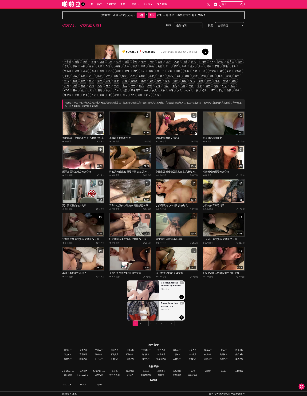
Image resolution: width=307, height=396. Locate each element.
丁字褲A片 (146, 349)
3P (132, 95)
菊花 (179, 75)
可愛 (185, 61)
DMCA (83, 384)
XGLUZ (83, 371)
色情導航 (161, 371)
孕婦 (85, 71)
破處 (102, 61)
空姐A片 (99, 349)
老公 (75, 80)
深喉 (234, 80)
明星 (127, 61)
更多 (123, 4)
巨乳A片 (192, 349)
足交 (216, 85)
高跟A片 (224, 358)
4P (221, 71)
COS (66, 90)
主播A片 (177, 358)
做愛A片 (83, 349)
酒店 (91, 80)
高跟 (178, 71)
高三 (183, 85)
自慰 (77, 61)
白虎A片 (208, 354)
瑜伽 (186, 71)
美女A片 (208, 358)
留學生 (220, 61)
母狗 (204, 90)
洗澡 (91, 85)
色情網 (208, 371)
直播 (66, 75)
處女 (192, 66)
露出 (92, 90)
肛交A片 (114, 354)
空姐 (83, 90)
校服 (124, 80)
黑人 (125, 95)
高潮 (77, 95)
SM (151, 80)
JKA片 (224, 349)
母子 (133, 85)
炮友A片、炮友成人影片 (82, 25)
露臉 (163, 90)
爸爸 (228, 71)
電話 (166, 85)
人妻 (196, 90)
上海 (168, 61)
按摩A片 (208, 349)
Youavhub (192, 374)
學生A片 (99, 354)
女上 (217, 80)
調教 (118, 71)
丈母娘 (238, 71)
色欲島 (114, 371)
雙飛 (225, 66)
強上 (168, 66)
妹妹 (171, 90)
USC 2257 (67, 384)
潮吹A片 (83, 358)
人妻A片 (177, 354)
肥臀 (217, 66)
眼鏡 (184, 80)
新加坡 (142, 75)
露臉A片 (114, 358)
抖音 (83, 80)
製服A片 (177, 349)
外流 (141, 85)
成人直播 (162, 4)
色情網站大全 (99, 371)
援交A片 (239, 354)
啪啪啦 (65, 393)
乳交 (132, 75)
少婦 (158, 85)
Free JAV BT (83, 374)
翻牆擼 (161, 374)
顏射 (135, 61)
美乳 (193, 61)
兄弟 (126, 66)
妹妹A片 (192, 354)
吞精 (75, 90)
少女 (143, 71)
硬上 (91, 75)
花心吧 (130, 374)
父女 (108, 75)
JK (109, 95)
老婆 (125, 90)
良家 (240, 61)
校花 (192, 80)
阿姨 (102, 95)
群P (176, 66)
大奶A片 (130, 349)
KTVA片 (130, 354)
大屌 (116, 75)
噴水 (100, 80)
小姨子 (161, 75)
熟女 (148, 95)
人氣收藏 (111, 4)
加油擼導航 (146, 374)
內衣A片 (99, 358)
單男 (237, 75)
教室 (203, 75)
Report (99, 384)
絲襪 (75, 85)
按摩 (116, 95)
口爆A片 (239, 349)
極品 (170, 75)
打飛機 (202, 61)
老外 (234, 66)
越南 (209, 80)
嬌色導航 (177, 371)
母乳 (66, 66)
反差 (233, 85)
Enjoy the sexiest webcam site (170, 304)
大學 (100, 66)
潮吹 (195, 75)
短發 (91, 66)
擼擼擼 (146, 371)
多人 (154, 90)
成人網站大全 (68, 371)
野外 (127, 71)
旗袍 (151, 66)
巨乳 (140, 95)
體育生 (230, 61)
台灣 (118, 61)
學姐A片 (192, 358)
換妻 (220, 75)
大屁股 (134, 80)
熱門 (99, 4)
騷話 (135, 66)
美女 (108, 80)
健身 (187, 90)
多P (135, 71)
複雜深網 (177, 374)
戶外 (110, 71)
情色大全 (148, 4)
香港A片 (130, 358)
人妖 (176, 61)
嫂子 (208, 85)
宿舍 (199, 85)
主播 (184, 66)
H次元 (192, 371)
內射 (110, 61)
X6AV (223, 371)
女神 (116, 90)
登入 (152, 15)
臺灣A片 (68, 349)
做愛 (85, 61)
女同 (66, 85)
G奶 (108, 66)
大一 (200, 66)
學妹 (191, 85)
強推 (151, 71)
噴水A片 (146, 358)
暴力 (83, 75)
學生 (237, 90)
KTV (212, 90)
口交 (93, 95)
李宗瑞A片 (161, 358)
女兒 (66, 80)
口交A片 (68, 354)
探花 (195, 71)
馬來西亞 (135, 90)
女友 (179, 90)
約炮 (170, 71)
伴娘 (93, 71)
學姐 (212, 75)
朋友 (99, 75)
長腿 (160, 61)
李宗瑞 (67, 95)
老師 (143, 61)
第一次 (160, 71)
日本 (108, 85)
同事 (152, 61)
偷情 (229, 90)
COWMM (99, 374)
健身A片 (161, 354)
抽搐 (167, 80)
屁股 (151, 75)
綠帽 (187, 75)
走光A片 (239, 358)
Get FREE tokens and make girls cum (171, 284)
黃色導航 (130, 371)
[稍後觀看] (302, 386)
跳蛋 (143, 80)
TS (211, 61)
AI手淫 (67, 61)
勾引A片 (224, 354)
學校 (75, 66)
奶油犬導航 (114, 374)
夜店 (124, 85)
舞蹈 (83, 85)
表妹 (116, 85)
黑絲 (102, 71)
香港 (100, 90)
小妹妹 (117, 66)
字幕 (143, 66)
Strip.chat (165, 289)
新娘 (209, 66)
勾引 (224, 85)
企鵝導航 (239, 371)
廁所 (200, 80)
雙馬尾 (67, 71)
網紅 (77, 71)
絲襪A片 (68, 358)
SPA (75, 75)
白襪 (83, 66)
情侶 (225, 80)
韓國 (228, 75)
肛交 (221, 90)
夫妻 (159, 66)
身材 (149, 85)
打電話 (212, 71)
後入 (174, 85)
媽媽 (100, 85)
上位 (203, 71)
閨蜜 (116, 80)
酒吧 (175, 80)
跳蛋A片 (114, 349)
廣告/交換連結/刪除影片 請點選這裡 (227, 393)
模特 (124, 75)
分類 (90, 4)
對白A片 (161, 349)
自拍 (93, 61)
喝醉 (159, 80)
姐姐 (108, 90)
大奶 (156, 95)
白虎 (146, 90)
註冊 (141, 15)
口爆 (85, 95)
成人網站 (68, 374)
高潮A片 (83, 354)
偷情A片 (146, 354)
